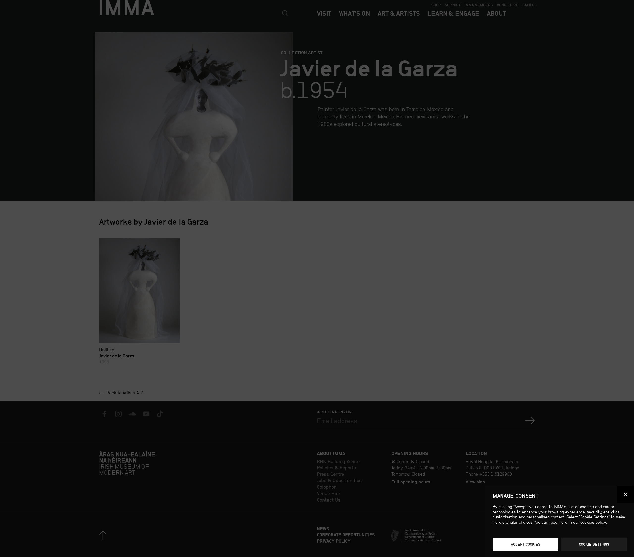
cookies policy (593, 522)
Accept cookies (525, 544)
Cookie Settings (594, 544)
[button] (625, 494)
